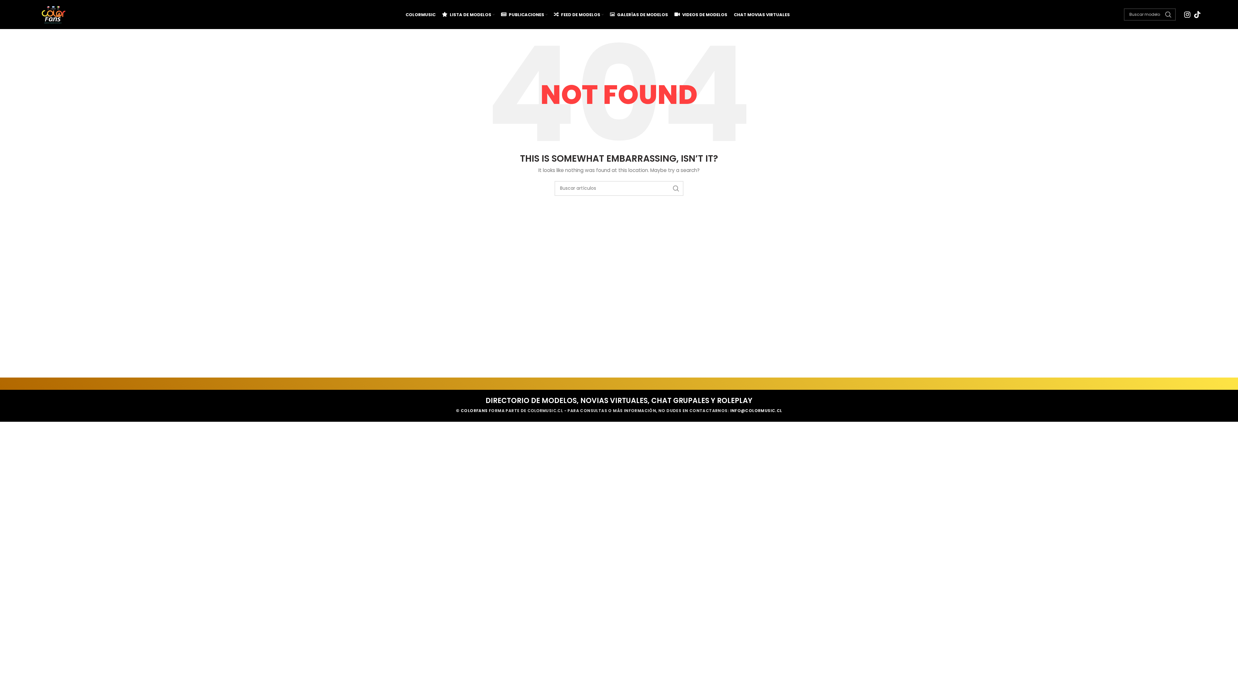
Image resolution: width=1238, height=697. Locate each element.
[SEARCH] (676, 188)
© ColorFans (471, 410)
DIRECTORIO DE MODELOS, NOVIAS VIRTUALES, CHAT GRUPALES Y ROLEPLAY (619, 401)
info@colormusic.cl (756, 410)
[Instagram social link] (1187, 14)
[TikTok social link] (1197, 14)
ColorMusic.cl (545, 410)
